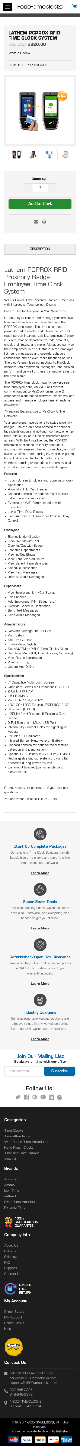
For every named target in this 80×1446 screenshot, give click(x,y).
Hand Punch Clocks (18, 1147)
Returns (10, 1251)
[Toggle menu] (7, 7)
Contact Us (12, 1274)
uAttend (10, 1196)
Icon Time (11, 1190)
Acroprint (11, 1179)
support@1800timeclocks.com (33, 1383)
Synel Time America (19, 1202)
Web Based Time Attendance (26, 1142)
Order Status (14, 1312)
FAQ (7, 1262)
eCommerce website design (31, 1431)
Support (10, 1268)
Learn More (40, 873)
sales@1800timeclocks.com (31, 1373)
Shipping (10, 1257)
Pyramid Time (14, 1208)
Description (40, 249)
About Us (11, 1245)
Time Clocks (13, 1130)
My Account (13, 1317)
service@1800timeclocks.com (33, 1378)
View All (10, 1159)
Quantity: (39, 179)
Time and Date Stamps (21, 1153)
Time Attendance (17, 1136)
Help (7, 1329)
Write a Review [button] (19, 53)
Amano (9, 1185)
